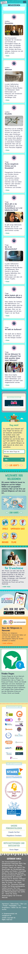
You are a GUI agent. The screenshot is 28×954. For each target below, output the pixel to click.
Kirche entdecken (16, 655)
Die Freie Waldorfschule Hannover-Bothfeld (13, 889)
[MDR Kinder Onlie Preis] (14, 809)
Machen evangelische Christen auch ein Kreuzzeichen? (11, 166)
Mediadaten (13, 905)
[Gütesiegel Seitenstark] (14, 773)
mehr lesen (6, 587)
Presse (5, 905)
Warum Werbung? (14, 397)
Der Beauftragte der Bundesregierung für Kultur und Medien (13, 869)
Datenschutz (15, 904)
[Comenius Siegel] (14, 790)
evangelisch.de (6, 915)
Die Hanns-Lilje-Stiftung (15, 873)
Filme (13, 542)
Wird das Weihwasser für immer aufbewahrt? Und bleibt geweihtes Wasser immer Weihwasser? (13, 357)
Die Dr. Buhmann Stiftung (16, 878)
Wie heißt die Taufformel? (13, 329)
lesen (7, 56)
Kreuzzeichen (9, 23)
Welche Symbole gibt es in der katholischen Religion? (13, 296)
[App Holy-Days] (14, 603)
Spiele (5, 528)
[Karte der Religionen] (14, 503)
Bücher (5, 542)
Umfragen (14, 528)
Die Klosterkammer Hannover (11, 880)
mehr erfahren (8, 643)
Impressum (5, 904)
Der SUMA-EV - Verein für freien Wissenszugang (13, 893)
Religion (6, 456)
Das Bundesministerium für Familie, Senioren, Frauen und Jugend (14, 865)
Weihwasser (8, 69)
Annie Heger (14, 849)
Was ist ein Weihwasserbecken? (11, 248)
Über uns (23, 904)
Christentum (14, 17)
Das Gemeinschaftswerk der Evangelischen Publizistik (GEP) (12, 862)
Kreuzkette (8, 114)
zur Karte (14, 512)
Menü (24, 2)
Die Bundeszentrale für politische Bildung (14, 876)
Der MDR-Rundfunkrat (9, 892)
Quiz (23, 528)
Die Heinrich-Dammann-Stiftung (12, 875)
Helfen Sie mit (16, 907)
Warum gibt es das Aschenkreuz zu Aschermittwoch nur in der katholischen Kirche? (13, 207)
